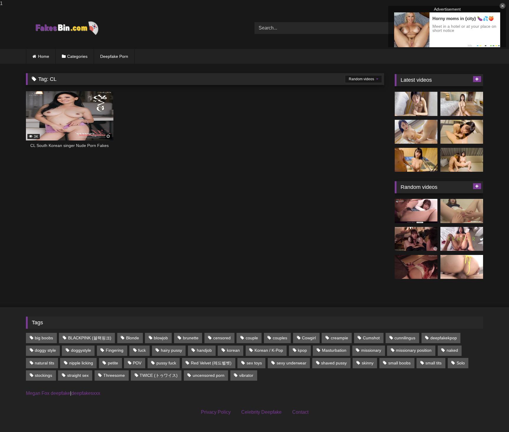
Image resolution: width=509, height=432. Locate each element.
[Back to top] (490, 415)
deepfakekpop (443, 338)
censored (222, 338)
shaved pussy (334, 363)
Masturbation (334, 350)
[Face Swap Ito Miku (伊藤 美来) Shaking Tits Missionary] (416, 132)
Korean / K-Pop (268, 350)
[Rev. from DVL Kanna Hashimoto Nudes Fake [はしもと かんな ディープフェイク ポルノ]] (416, 267)
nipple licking (81, 363)
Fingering (114, 350)
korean (233, 350)
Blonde (132, 338)
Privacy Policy (216, 412)
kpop (302, 350)
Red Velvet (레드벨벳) (211, 363)
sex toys (254, 363)
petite (113, 363)
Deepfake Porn (114, 56)
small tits (433, 363)
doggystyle (81, 350)
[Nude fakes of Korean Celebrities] (66, 28)
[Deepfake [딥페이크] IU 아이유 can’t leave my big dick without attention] (416, 239)
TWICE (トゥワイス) (159, 375)
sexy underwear (291, 363)
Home (43, 56)
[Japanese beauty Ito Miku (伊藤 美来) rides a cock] (461, 104)
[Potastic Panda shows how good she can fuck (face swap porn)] (461, 239)
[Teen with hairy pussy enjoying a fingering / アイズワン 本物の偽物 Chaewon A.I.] (416, 211)
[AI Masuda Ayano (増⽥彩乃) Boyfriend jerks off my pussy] (461, 160)
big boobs (44, 338)
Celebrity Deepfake (261, 412)
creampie (339, 338)
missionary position (414, 350)
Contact (300, 412)
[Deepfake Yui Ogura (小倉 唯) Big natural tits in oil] (416, 160)
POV (137, 363)
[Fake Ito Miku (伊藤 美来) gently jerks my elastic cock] (416, 104)
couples (280, 338)
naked (452, 350)
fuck (142, 350)
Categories (77, 56)
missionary (371, 350)
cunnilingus (404, 338)
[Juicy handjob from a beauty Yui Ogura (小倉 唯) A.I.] (461, 132)
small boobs (399, 363)
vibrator (246, 375)
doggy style (45, 350)
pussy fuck (166, 363)
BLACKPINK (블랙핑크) (89, 338)
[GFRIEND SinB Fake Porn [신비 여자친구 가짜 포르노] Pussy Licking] (461, 211)
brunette (191, 338)
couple (252, 338)
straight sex (78, 375)
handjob (204, 350)
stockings (43, 375)
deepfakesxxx (85, 393)
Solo (461, 363)
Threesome (114, 375)
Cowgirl (309, 338)
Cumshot (371, 338)
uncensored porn (208, 375)
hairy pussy (171, 350)
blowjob (161, 338)
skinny (368, 363)
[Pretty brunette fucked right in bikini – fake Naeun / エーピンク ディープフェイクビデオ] (461, 267)
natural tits (44, 363)
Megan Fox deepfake (48, 393)
